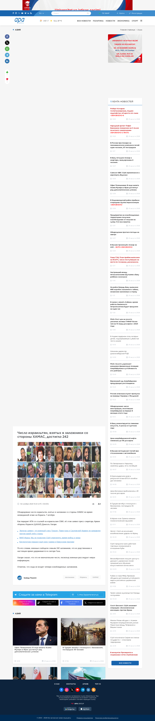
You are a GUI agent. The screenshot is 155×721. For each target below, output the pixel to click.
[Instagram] (16, 13)
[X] (19, 13)
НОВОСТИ (110, 21)
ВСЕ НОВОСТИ (84, 21)
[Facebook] (13, 13)
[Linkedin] (28, 13)
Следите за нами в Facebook (72, 603)
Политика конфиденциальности (106, 718)
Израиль (83, 577)
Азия (139, 30)
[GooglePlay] (70, 709)
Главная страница (127, 30)
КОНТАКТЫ (71, 684)
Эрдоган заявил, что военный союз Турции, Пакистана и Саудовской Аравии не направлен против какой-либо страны (60, 532)
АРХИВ (85, 684)
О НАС (57, 684)
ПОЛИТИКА (98, 21)
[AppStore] (85, 709)
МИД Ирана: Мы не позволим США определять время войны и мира (49, 538)
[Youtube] (22, 13)
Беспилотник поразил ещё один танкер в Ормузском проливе (46, 542)
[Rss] (31, 13)
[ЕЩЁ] (140, 21)
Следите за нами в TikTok (49, 603)
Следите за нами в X (95, 603)
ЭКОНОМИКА (123, 21)
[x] (72, 690)
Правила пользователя (85, 718)
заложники (69, 577)
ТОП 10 (98, 684)
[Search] (88, 13)
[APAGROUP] (77, 703)
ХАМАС (96, 577)
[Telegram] (25, 13)
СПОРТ (135, 21)
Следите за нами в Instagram (25, 603)
